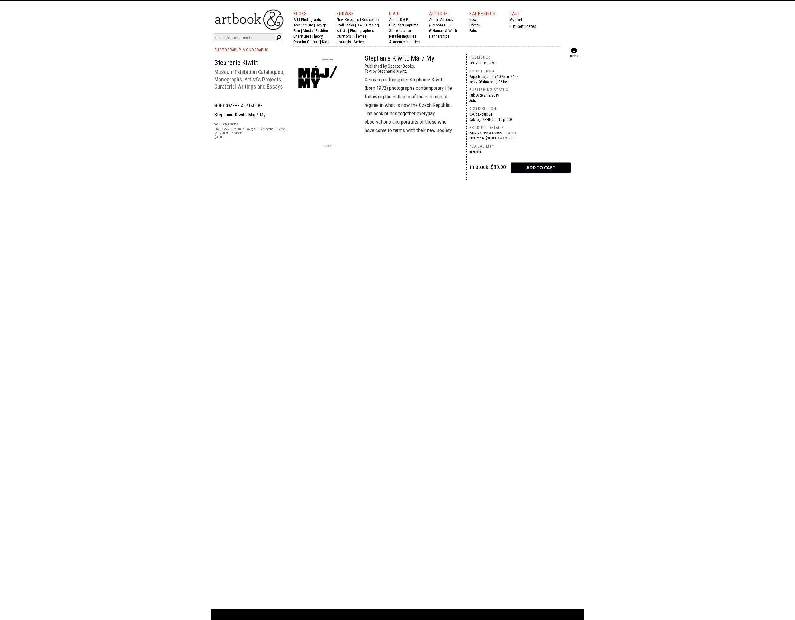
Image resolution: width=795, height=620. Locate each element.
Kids (325, 41)
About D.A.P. (398, 19)
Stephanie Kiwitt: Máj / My (240, 115)
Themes (360, 36)
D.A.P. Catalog (368, 25)
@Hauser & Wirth (443, 30)
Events (474, 25)
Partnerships (439, 36)
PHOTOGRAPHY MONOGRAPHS (241, 50)
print (574, 54)
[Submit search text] (278, 37)
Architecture (303, 25)
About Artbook (441, 19)
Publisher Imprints (403, 25)
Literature (301, 36)
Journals (344, 41)
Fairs (473, 30)
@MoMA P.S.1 (440, 25)
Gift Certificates (522, 26)
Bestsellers (370, 19)
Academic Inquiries (404, 41)
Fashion (322, 30)
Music (308, 30)
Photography (311, 19)
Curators (344, 36)
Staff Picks (345, 25)
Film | (298, 30)
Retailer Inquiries (402, 36)
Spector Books (482, 63)
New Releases (348, 19)
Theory (317, 36)
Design (321, 25)
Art (295, 19)
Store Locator (400, 30)
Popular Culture (306, 41)
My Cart (515, 19)
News (473, 19)
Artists (342, 30)
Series (359, 41)
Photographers (362, 30)
